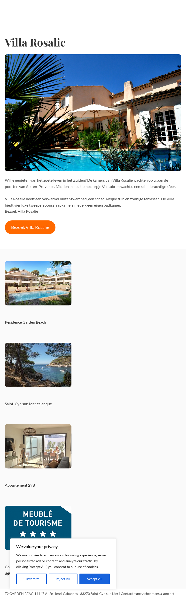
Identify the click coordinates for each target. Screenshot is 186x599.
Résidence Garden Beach (25, 322)
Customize (31, 579)
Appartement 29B (20, 485)
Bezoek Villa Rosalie (30, 227)
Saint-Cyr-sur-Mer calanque (28, 403)
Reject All (63, 579)
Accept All (94, 579)
